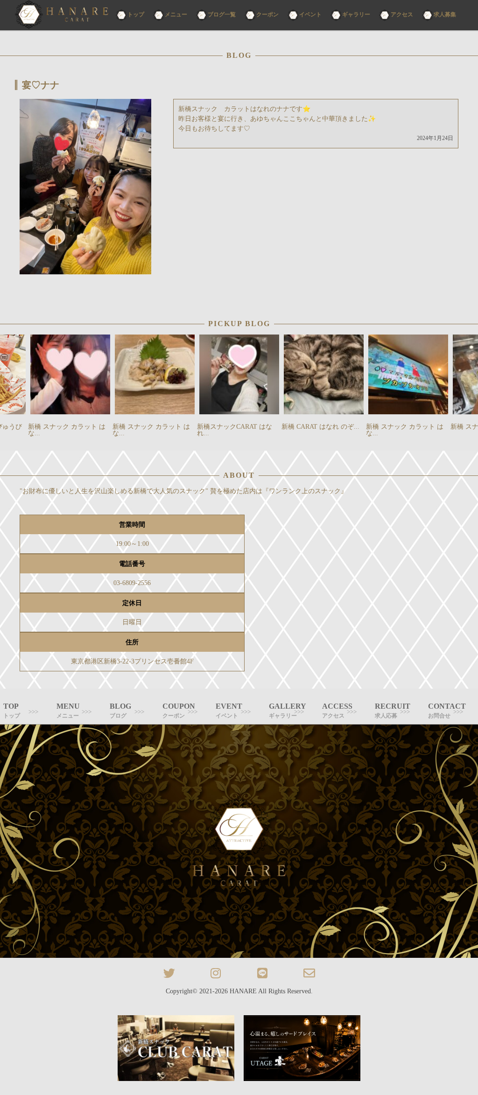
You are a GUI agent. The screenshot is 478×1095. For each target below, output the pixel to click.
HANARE (243, 991)
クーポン (267, 14)
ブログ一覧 (222, 14)
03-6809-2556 (132, 582)
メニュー (176, 14)
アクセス (402, 14)
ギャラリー (356, 14)
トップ (135, 14)
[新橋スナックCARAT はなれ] (61, 15)
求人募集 (445, 14)
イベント (310, 14)
